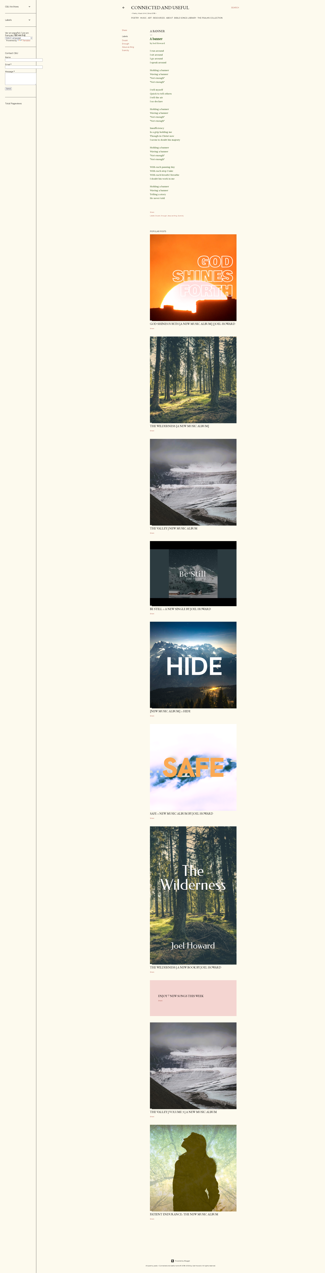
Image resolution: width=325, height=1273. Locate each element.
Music (143, 18)
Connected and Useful (160, 8)
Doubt (125, 40)
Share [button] (124, 30)
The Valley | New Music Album (173, 528)
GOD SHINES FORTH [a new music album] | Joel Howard (192, 324)
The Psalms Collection (210, 18)
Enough (125, 44)
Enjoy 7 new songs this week (181, 996)
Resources (159, 18)
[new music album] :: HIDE (170, 711)
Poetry (135, 18)
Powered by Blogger (182, 1261)
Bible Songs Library (185, 18)
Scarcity (125, 50)
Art (150, 18)
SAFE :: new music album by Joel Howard (181, 813)
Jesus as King (128, 47)
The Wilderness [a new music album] (179, 426)
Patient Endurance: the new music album (184, 1214)
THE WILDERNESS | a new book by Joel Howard (185, 967)
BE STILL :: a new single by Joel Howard (180, 609)
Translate (26, 40)
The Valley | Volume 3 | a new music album (183, 1112)
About (169, 18)
